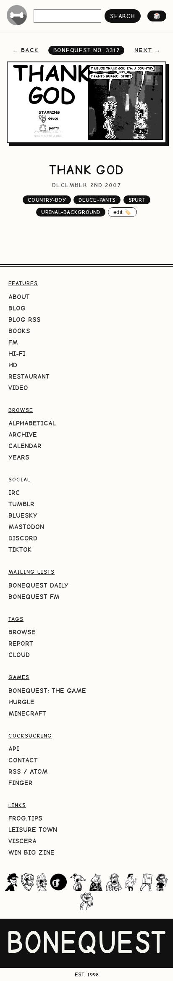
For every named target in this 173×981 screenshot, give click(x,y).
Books (19, 331)
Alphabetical (32, 423)
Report (20, 643)
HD (12, 365)
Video (18, 388)
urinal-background (70, 212)
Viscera (22, 841)
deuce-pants (97, 200)
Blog (17, 308)
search (122, 16)
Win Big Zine (31, 852)
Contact (23, 760)
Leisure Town (32, 830)
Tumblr (21, 504)
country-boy (47, 200)
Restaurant (29, 376)
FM (13, 342)
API (13, 749)
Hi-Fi (17, 354)
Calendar (25, 446)
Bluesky (22, 515)
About (19, 297)
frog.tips (25, 818)
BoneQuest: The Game (47, 691)
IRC (14, 493)
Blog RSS (24, 319)
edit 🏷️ (122, 212)
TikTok (20, 549)
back (29, 50)
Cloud (19, 655)
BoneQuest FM (34, 597)
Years (18, 457)
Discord (22, 538)
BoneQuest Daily (38, 585)
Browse (22, 632)
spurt (136, 200)
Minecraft (27, 713)
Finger (20, 783)
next (143, 50)
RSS (14, 771)
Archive (22, 434)
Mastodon (26, 527)
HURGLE (21, 702)
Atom (39, 771)
